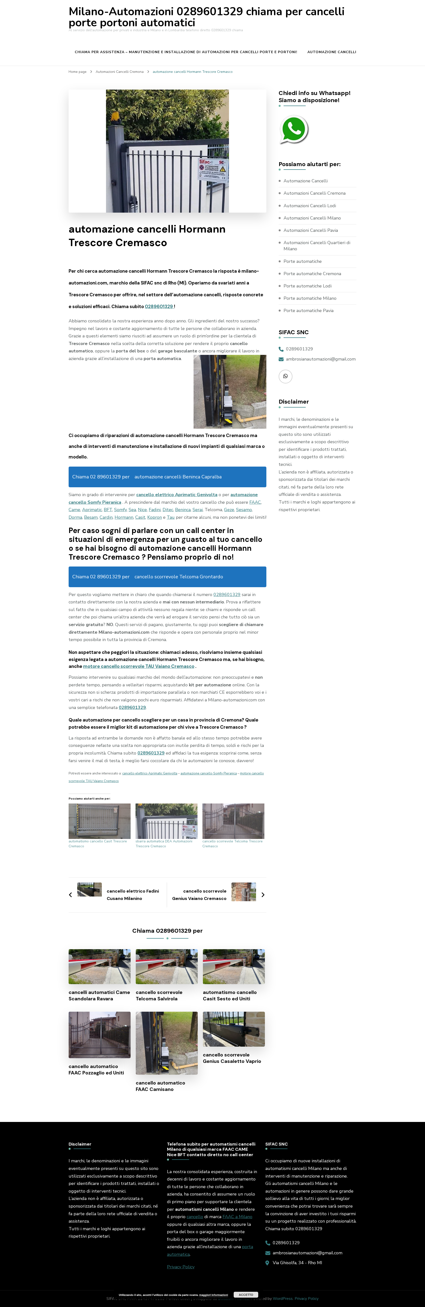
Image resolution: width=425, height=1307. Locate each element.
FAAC (255, 502)
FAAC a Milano (237, 1217)
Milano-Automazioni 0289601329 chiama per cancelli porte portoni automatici (207, 17)
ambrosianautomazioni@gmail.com (321, 359)
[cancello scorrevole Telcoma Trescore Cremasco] (233, 821)
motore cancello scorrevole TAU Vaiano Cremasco (138, 666)
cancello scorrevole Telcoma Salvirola (159, 995)
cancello (195, 1217)
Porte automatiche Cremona (312, 274)
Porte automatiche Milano (310, 298)
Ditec (168, 510)
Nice (142, 510)
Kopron (154, 517)
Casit (140, 517)
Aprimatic (92, 510)
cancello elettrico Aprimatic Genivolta (176, 495)
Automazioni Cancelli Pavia (311, 230)
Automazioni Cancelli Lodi (310, 206)
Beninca (183, 510)
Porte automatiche (303, 261)
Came (74, 510)
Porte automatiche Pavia (309, 311)
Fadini (155, 510)
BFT (108, 510)
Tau (171, 517)
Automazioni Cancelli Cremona (315, 193)
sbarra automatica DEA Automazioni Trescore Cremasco (164, 844)
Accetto (246, 1294)
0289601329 (159, 306)
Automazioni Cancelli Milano (312, 218)
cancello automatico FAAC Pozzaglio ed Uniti (96, 1069)
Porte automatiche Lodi (308, 286)
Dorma (75, 517)
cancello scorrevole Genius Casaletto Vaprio (232, 1058)
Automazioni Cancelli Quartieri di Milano (317, 246)
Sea (132, 510)
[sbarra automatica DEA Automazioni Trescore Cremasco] (166, 821)
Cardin (106, 517)
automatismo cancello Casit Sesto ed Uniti (230, 995)
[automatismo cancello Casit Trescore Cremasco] (100, 821)
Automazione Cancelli (331, 52)
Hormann (124, 517)
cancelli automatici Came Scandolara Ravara (99, 995)
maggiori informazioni (213, 1295)
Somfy (120, 510)
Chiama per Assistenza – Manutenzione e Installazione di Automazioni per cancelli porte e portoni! (186, 52)
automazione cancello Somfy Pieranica (209, 773)
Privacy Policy (181, 1267)
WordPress (283, 1298)
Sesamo (244, 510)
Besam (91, 517)
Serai (198, 510)
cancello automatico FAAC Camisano (160, 1086)
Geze (229, 510)
